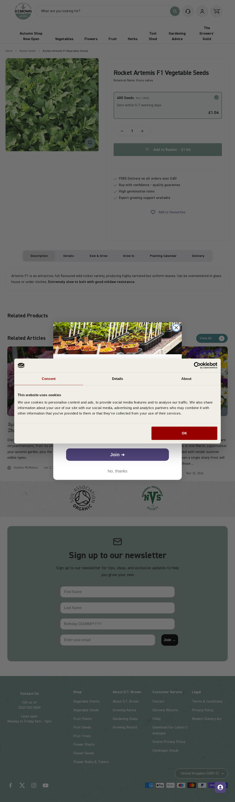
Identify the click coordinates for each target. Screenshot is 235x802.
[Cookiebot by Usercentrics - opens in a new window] (197, 365)
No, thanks (117, 471)
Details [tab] (117, 379)
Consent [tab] (49, 379)
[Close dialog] (176, 327)
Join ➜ (117, 454)
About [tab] (186, 379)
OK (184, 433)
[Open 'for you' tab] (220, 787)
